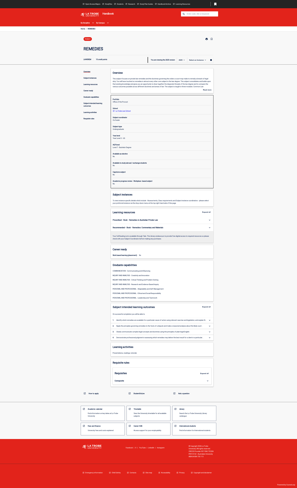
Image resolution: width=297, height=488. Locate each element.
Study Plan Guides (146, 4)
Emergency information (94, 473)
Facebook (129, 448)
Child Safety (116, 473)
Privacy (182, 473)
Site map (148, 473)
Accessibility (165, 473)
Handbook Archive (164, 4)
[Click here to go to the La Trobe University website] (90, 15)
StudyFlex (108, 4)
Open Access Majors (92, 4)
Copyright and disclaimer (203, 473)
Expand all (206, 212)
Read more (207, 90)
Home (83, 29)
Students (120, 4)
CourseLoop (290, 485)
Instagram (161, 448)
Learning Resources (183, 4)
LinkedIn (151, 448)
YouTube (142, 448)
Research (131, 4)
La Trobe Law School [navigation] (123, 111)
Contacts (133, 473)
